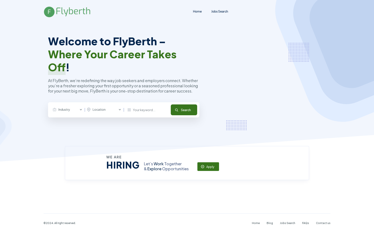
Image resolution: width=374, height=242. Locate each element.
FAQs (305, 223)
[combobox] (68, 110)
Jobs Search (219, 11)
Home (197, 11)
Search (186, 110)
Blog (270, 223)
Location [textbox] (99, 109)
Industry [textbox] (64, 109)
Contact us (323, 223)
